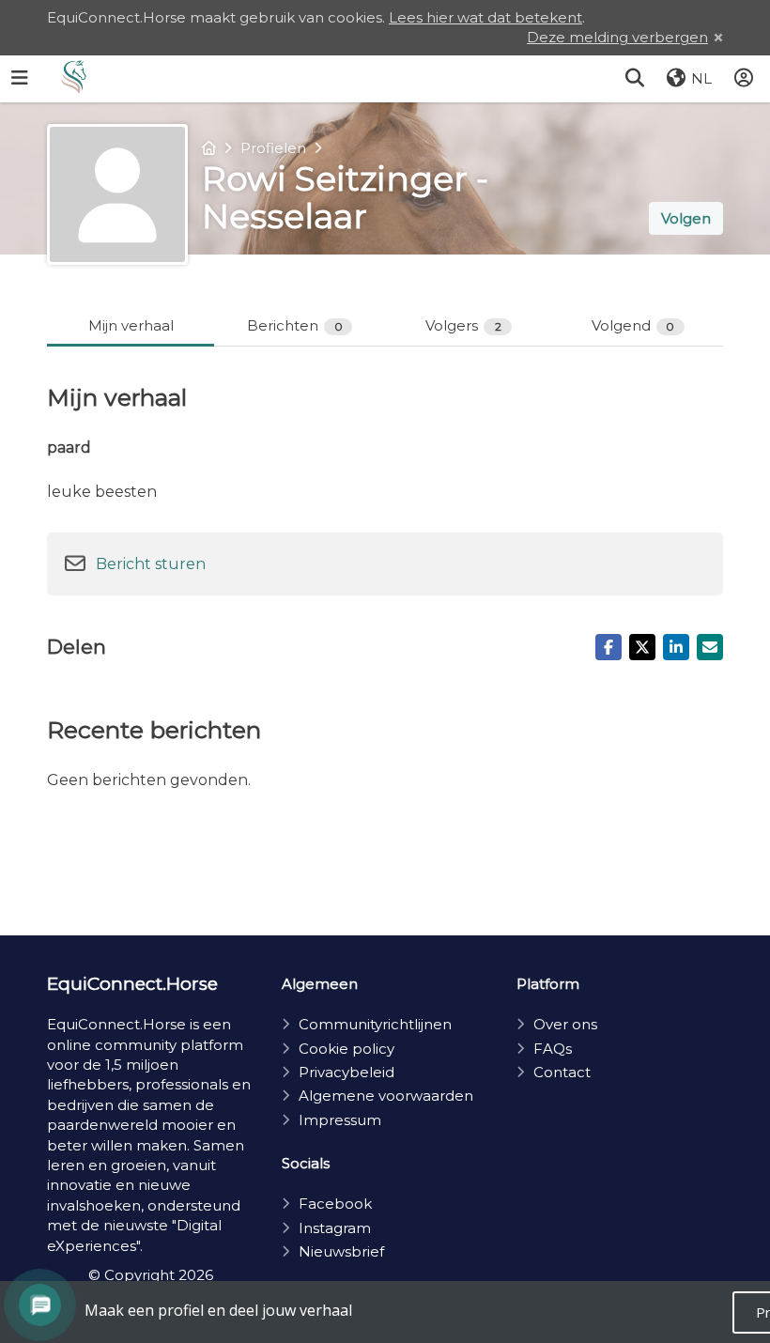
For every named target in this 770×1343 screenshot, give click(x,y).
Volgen (686, 218)
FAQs (552, 1048)
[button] (634, 78)
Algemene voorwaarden (386, 1095)
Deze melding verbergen (617, 37)
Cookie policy (346, 1048)
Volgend (633, 325)
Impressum (340, 1120)
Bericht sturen (151, 564)
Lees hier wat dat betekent (485, 17)
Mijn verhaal (131, 325)
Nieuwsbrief (341, 1251)
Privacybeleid (346, 1072)
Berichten (295, 325)
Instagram (335, 1228)
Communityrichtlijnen (375, 1024)
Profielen (273, 148)
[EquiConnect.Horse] (73, 78)
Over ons (565, 1024)
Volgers (463, 325)
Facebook (335, 1203)
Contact (562, 1072)
